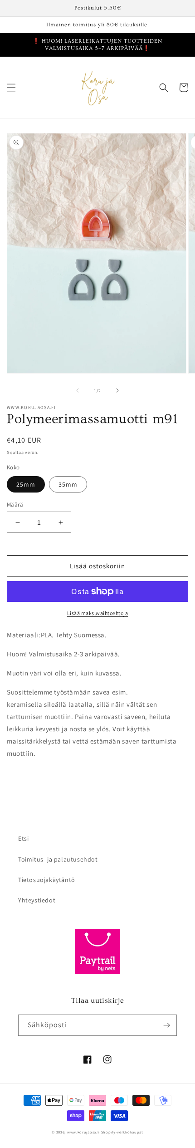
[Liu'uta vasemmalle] (78, 390)
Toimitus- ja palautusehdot (58, 859)
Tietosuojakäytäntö (46, 880)
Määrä (15, 504)
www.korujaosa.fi (84, 1131)
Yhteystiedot (36, 900)
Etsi (23, 838)
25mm (25, 484)
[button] (11, 88)
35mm (68, 484)
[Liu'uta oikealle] (117, 390)
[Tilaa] (166, 1025)
